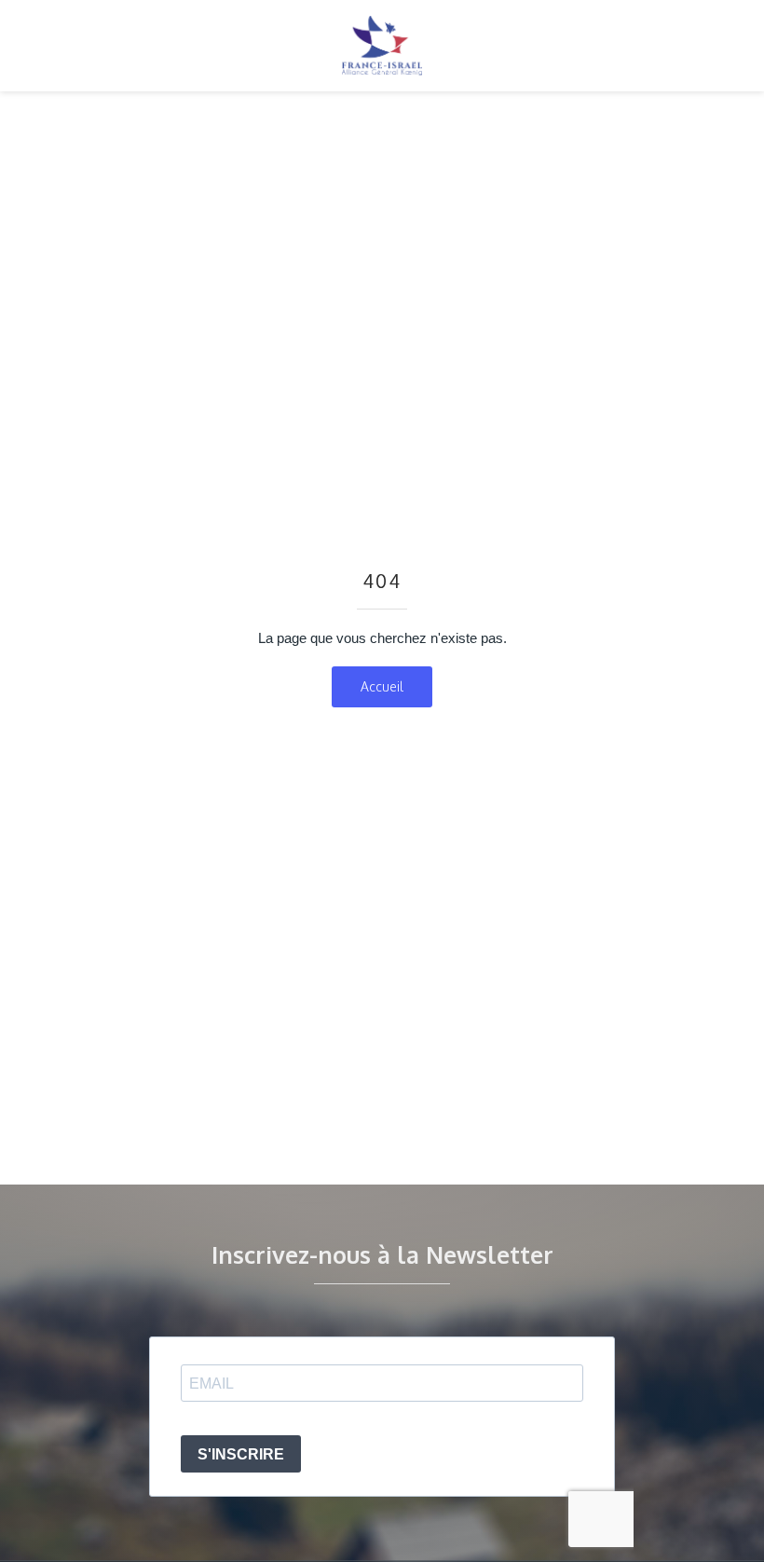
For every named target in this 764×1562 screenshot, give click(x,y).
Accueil (382, 686)
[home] (382, 45)
